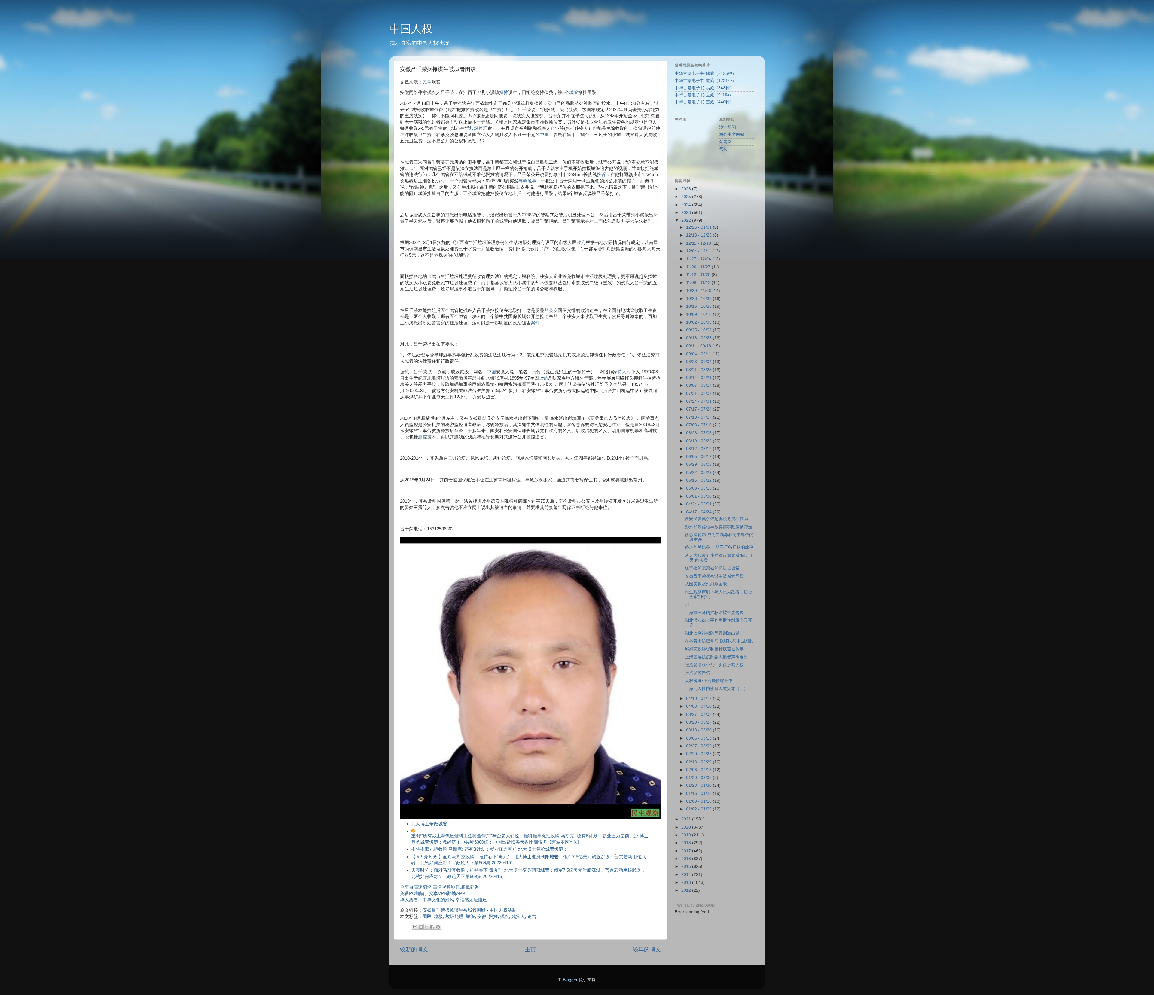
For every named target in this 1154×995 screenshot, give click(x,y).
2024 (686, 205)
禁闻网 (725, 141)
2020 (686, 827)
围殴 (427, 916)
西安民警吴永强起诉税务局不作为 (716, 519)
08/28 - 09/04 (699, 361)
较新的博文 (414, 949)
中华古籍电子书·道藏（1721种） (705, 80)
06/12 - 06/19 (699, 449)
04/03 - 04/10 (699, 706)
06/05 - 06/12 (699, 456)
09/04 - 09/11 (699, 354)
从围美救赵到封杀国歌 (706, 584)
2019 (686, 835)
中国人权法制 (503, 910)
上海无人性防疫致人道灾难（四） (716, 688)
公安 (553, 310)
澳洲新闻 (727, 127)
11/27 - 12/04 (699, 259)
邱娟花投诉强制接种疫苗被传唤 (714, 649)
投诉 (601, 174)
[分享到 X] (426, 927)
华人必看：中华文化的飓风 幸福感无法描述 (443, 899)
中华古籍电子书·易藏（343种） (704, 88)
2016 (686, 858)
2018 (686, 843)
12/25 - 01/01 (699, 227)
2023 (686, 212)
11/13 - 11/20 (699, 275)
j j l (687, 605)
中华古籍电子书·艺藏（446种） (704, 102)
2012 (686, 890)
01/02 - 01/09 (699, 809)
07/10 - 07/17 (699, 417)
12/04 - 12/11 (699, 251)
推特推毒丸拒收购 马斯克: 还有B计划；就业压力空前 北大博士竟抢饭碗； (489, 849)
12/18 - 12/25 (699, 235)
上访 (543, 378)
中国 (544, 134)
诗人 (622, 371)
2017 (686, 851)
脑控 (422, 437)
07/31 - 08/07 (699, 393)
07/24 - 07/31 (699, 401)
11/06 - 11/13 (699, 282)
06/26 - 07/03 (699, 433)
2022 (686, 220)
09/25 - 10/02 (699, 330)
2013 (686, 882)
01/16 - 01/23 (699, 793)
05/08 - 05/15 (699, 488)
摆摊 (503, 92)
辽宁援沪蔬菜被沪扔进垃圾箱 (712, 568)
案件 (535, 322)
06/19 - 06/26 (699, 441)
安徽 (481, 916)
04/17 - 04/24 (699, 512)
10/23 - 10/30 (699, 298)
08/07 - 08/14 (699, 385)
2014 (686, 874)
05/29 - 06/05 (699, 464)
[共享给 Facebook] (432, 927)
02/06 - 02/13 (699, 770)
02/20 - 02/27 (699, 754)
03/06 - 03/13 (699, 738)
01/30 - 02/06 (699, 777)
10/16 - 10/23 (699, 306)
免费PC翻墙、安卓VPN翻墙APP (432, 893)
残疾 (504, 916)
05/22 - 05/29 (699, 472)
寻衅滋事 (527, 181)
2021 (686, 819)
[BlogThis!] (421, 927)
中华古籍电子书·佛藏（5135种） (705, 73)
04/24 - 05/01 (699, 504)
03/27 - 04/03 (699, 714)
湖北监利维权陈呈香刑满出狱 (712, 633)
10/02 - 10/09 (699, 322)
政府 (581, 242)
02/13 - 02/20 (699, 762)
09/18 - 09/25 (699, 338)
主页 (530, 949)
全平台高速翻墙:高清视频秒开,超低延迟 (439, 887)
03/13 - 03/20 (699, 730)
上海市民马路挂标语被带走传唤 (714, 612)
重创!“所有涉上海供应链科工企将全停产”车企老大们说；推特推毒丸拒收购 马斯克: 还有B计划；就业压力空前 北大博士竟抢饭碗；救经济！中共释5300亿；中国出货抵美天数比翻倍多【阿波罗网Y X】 (530, 838)
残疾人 (518, 916)
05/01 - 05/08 (699, 496)
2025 (686, 196)
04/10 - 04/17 (699, 698)
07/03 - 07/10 (699, 425)
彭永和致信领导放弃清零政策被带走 (718, 527)
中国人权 (410, 29)
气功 (723, 149)
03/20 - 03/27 (699, 722)
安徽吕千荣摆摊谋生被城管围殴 (454, 910)
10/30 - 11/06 (699, 290)
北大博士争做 (429, 823)
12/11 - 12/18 (699, 243)
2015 (686, 866)
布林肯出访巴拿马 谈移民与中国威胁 (719, 641)
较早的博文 (647, 949)
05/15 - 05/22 (699, 480)
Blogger (570, 980)
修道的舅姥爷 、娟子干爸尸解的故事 (719, 547)
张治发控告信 (697, 672)
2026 (686, 189)
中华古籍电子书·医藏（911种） (704, 95)
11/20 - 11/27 (699, 267)
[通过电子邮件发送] (415, 927)
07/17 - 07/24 (699, 409)
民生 (427, 82)
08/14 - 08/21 (699, 377)
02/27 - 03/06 (699, 746)
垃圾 (438, 916)
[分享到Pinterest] (438, 927)
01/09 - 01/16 (699, 801)
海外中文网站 (731, 134)
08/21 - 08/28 (699, 370)
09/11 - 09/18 (699, 346)
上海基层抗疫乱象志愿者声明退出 (716, 657)
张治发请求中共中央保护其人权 (714, 665)
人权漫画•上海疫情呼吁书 (709, 681)
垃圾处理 (478, 128)
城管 (573, 92)
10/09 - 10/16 (699, 314)
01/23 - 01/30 (699, 785)
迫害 (531, 916)
